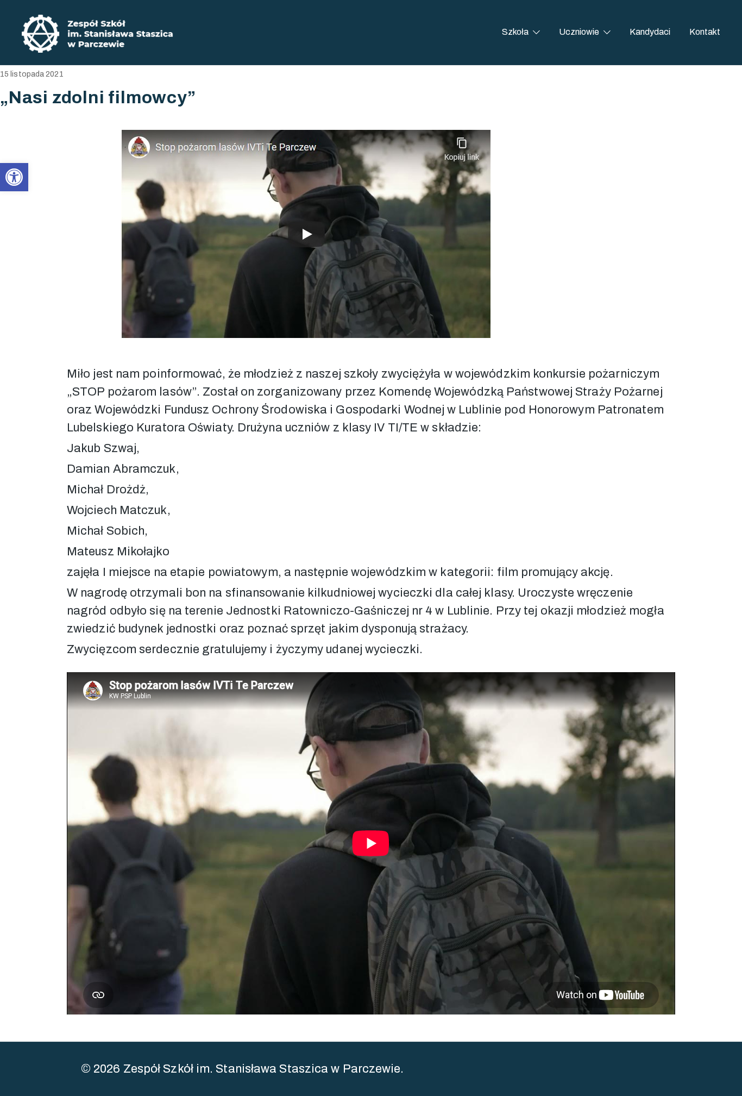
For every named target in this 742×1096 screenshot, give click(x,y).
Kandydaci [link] (650, 31)
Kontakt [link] (704, 31)
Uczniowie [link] (579, 31)
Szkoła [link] (515, 31)
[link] (14, 177)
